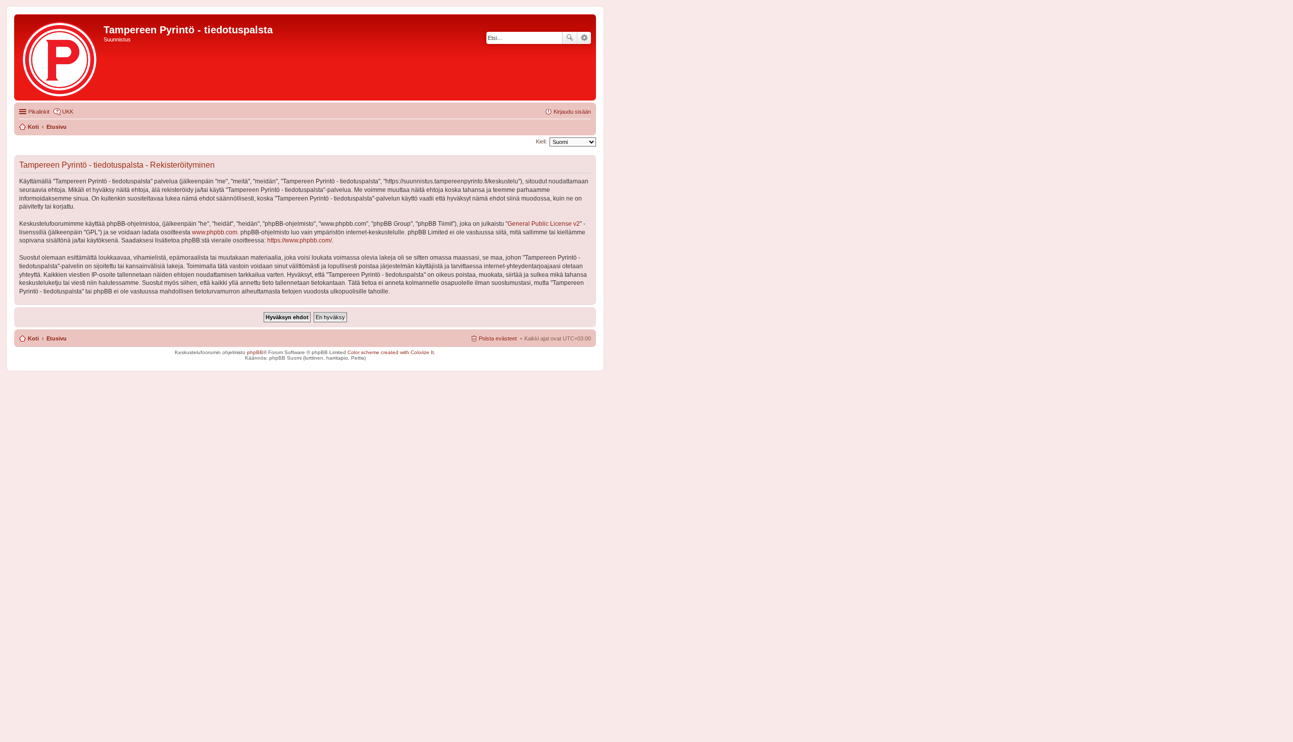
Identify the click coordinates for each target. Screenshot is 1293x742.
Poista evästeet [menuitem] (498, 338)
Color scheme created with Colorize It (390, 352)
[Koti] (60, 57)
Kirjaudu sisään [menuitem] (572, 112)
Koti (33, 338)
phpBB (255, 352)
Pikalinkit (38, 112)
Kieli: (541, 141)
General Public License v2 (544, 223)
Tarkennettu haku (584, 38)
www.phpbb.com (214, 232)
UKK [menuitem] (67, 112)
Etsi (569, 38)
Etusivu (56, 338)
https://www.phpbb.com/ (299, 240)
